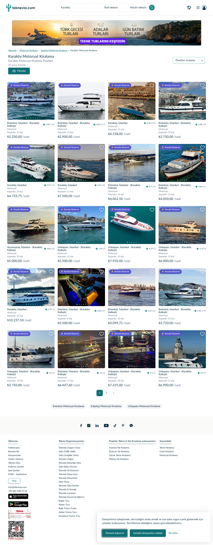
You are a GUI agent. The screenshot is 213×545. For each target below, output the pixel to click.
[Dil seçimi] (189, 7)
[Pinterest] (123, 425)
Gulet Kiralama (167, 452)
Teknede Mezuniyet (68, 478)
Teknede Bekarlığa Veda (70, 463)
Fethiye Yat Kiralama (118, 459)
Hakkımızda (13, 448)
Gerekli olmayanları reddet (147, 533)
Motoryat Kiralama (29, 50)
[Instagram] (88, 425)
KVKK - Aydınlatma (17, 474)
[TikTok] (115, 425)
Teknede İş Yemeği (67, 489)
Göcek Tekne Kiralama (119, 455)
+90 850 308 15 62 (17, 491)
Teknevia (12, 50)
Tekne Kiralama (167, 448)
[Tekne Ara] (152, 7)
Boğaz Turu (64, 501)
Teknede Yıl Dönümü (69, 470)
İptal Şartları (14, 470)
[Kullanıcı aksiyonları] (200, 7)
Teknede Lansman (67, 493)
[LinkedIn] (97, 425)
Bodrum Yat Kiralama (119, 452)
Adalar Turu (64, 505)
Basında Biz (13, 452)
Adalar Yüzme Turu (68, 512)
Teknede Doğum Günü (69, 448)
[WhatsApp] (131, 425)
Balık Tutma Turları (68, 508)
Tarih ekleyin (111, 7)
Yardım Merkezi (15, 459)
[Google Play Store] (18, 504)
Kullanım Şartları (16, 467)
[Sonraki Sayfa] (113, 393)
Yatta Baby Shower (68, 467)
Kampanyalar (14, 455)
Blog (14, 481)
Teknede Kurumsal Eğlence (71, 497)
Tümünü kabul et (114, 533)
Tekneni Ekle (14, 463)
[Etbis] (31, 530)
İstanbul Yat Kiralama (119, 448)
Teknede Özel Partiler (69, 486)
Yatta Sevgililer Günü (69, 455)
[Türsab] (31, 514)
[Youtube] (106, 425)
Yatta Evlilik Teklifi (67, 452)
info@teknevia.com (17, 487)
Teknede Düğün (66, 459)
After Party (64, 482)
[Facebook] (81, 425)
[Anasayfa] (21, 7)
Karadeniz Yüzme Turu (69, 516)
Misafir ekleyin (138, 7)
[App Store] (18, 496)
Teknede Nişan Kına (68, 474)
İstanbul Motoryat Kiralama (54, 50)
